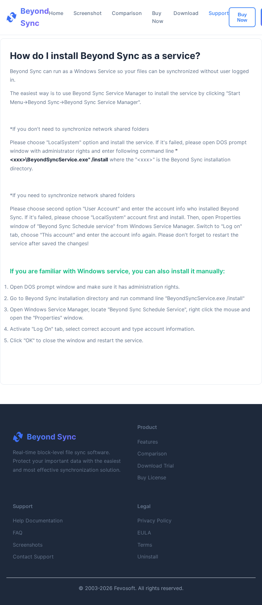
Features (147, 442)
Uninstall (147, 556)
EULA (144, 532)
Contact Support (33, 556)
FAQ (17, 532)
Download (185, 13)
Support (219, 13)
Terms (144, 545)
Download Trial (155, 465)
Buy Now (242, 17)
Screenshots (27, 545)
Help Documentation (38, 520)
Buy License (151, 477)
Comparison (127, 13)
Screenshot (87, 13)
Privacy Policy (154, 520)
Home (56, 13)
